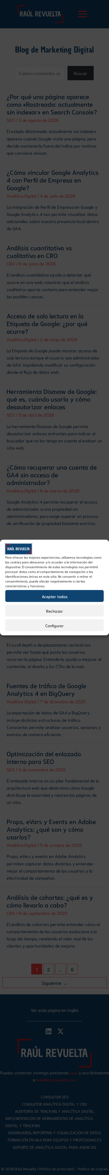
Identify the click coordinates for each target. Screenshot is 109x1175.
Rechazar (54, 610)
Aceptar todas (54, 596)
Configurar (54, 625)
